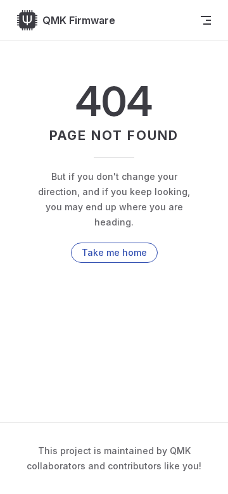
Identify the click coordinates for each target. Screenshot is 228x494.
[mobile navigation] (206, 20)
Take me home (114, 252)
